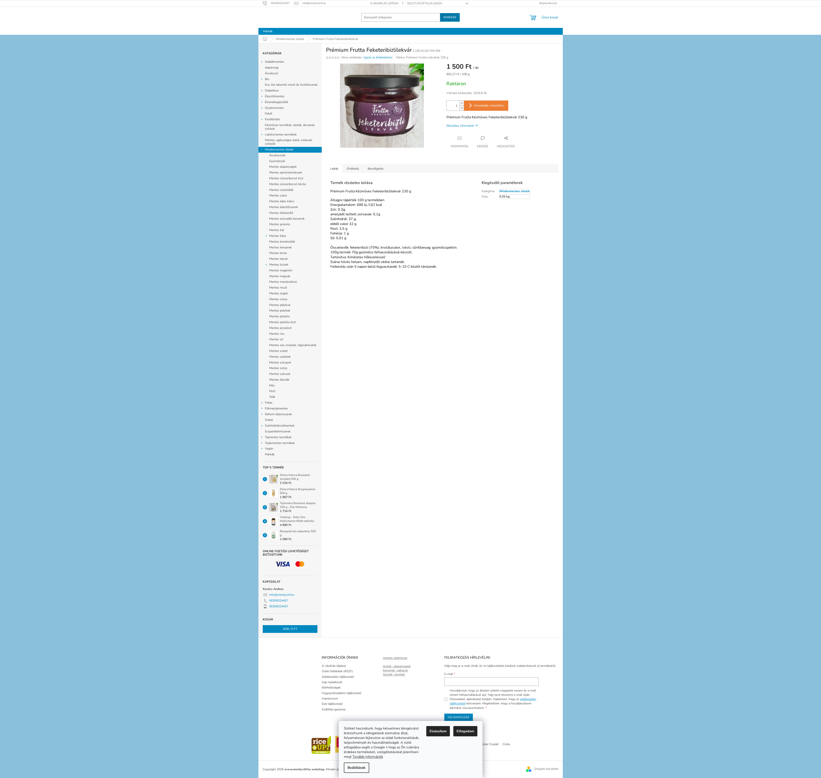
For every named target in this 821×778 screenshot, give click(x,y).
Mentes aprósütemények (285, 172)
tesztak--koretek (394, 674)
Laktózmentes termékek (281, 134)
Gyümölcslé (277, 161)
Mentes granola (279, 224)
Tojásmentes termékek (280, 443)
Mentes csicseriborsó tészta (287, 184)
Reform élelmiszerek (278, 414)
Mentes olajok (278, 293)
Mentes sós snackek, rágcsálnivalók (292, 345)
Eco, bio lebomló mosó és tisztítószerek (291, 85)
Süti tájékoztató (332, 704)
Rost (272, 391)
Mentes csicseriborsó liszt (286, 178)
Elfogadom (465, 731)
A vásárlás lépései (384, 3)
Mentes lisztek (278, 265)
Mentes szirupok (280, 362)
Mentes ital (276, 230)
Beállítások (357, 767)
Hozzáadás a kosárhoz (489, 105)
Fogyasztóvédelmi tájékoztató (341, 693)
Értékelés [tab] (353, 169)
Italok (268, 113)
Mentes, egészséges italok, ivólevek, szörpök (289, 142)
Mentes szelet (278, 351)
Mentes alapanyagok (283, 167)
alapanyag (271, 67)
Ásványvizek (277, 155)
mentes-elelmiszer (395, 658)
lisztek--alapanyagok (397, 666)
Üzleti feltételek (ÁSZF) (424, 3)
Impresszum (330, 698)
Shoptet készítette (546, 769)
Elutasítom (438, 731)
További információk (367, 756)
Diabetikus (272, 90)
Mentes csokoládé (281, 190)
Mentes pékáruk (279, 305)
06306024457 (278, 601)
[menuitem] (268, 31)
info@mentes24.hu (281, 595)
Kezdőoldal (272, 119)
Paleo (268, 403)
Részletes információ (460, 126)
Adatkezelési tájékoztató (338, 677)
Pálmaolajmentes (276, 408)
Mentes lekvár (278, 259)
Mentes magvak (279, 276)
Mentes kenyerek (280, 247)
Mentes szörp (278, 368)
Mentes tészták (279, 380)
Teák (272, 397)
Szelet (269, 420)
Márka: (422, 57)
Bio (267, 79)
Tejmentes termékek (278, 437)
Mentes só (276, 339)
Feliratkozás (458, 717)
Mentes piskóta (279, 316)
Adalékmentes (274, 62)
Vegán (269, 449)
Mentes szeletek (280, 357)
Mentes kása (277, 236)
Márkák (270, 454)
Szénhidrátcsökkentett (279, 426)
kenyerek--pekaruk (395, 670)
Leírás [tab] (334, 169)
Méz (272, 385)
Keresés (449, 17)
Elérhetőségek (331, 687)
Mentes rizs (276, 334)
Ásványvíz (271, 73)
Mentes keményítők (282, 242)
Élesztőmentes (274, 96)
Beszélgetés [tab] (376, 169)
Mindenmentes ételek (279, 149)
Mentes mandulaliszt (283, 282)
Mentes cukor (278, 195)
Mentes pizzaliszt (280, 328)
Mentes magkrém (280, 270)
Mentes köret (278, 253)
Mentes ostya (278, 299)
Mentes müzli (278, 288)
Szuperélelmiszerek (277, 431)
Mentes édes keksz (281, 201)
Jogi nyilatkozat (332, 682)
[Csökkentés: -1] (462, 108)
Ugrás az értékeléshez (377, 57)
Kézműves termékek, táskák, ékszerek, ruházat (290, 127)
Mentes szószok (279, 374)
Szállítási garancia (333, 709)
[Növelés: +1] (462, 103)
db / (290, 629)
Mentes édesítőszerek (283, 207)
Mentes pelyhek (279, 310)
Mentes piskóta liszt (282, 322)
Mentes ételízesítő (281, 213)
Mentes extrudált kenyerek (287, 219)
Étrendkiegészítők (276, 102)
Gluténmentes (274, 108)
